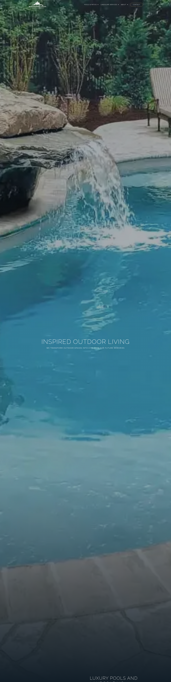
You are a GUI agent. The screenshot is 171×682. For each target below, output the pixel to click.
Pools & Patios (90, 4)
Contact (136, 4)
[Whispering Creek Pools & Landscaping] (37, 5)
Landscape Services (109, 4)
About (123, 4)
